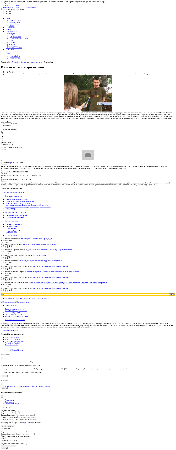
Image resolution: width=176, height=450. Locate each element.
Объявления (10, 33)
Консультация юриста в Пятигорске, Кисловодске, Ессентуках (26, 205)
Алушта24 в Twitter (11, 345)
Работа (12, 35)
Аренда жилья (11, 27)
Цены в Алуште (12, 46)
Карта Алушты (12, 232)
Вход (8, 53)
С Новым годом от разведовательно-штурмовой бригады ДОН (40, 261)
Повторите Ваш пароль (9, 417)
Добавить (15, 5)
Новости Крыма (14, 24)
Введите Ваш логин (8, 411)
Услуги (12, 40)
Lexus (3, 124)
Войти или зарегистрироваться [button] (13, 192)
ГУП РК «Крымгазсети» (13, 314)
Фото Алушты (11, 228)
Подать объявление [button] (46, 386)
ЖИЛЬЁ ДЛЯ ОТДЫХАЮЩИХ (16, 212)
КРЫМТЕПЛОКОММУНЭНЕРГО (17, 316)
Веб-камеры (10, 49)
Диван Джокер (10, 209)
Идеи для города (14, 22)
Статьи (11, 26)
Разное (12, 42)
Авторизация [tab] (9, 402)
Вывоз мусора (15, 309)
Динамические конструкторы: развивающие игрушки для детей (49, 250)
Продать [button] (18, 7)
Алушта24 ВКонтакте (12, 339)
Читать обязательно (39, 255)
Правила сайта (6, 330)
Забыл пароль (15, 57)
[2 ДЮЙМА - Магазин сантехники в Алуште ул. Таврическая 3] (27, 298)
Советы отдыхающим (12, 221)
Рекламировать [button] (7, 7)
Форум (8, 29)
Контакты (14, 330)
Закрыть (4, 376)
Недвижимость (15, 37)
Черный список (11, 31)
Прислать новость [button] (8, 386)
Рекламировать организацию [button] (27, 386)
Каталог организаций (14, 230)
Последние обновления (13, 235)
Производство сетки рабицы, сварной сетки (20, 201)
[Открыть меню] (1, 15)
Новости (9, 18)
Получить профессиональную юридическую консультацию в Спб (28, 207)
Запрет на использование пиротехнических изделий (49, 266)
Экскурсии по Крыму (14, 48)
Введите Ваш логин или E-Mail (12, 444)
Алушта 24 (6, 5)
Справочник (10, 44)
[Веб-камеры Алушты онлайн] (22, 302)
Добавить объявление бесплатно (16, 199)
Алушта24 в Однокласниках (15, 341)
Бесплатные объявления (13, 196)
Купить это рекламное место (15, 320)
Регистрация (14, 55)
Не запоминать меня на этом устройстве (17, 436)
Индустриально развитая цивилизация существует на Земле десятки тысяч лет (52, 272)
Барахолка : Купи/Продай (19, 38)
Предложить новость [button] (29, 7)
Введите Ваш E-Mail (8, 413)
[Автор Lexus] (6, 122)
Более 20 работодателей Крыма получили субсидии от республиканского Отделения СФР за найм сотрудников (68, 283)
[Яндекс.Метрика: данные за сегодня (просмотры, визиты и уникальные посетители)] (16, 350)
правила (26, 422)
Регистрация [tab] (9, 400)
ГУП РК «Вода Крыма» (13, 313)
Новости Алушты (15, 20)
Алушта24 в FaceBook (12, 343)
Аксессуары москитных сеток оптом (17, 203)
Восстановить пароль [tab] (12, 404)
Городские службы (11, 305)
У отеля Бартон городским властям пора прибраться (39, 244)
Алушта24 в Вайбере (12, 337)
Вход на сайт (15, 58)
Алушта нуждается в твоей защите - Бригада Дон (35, 239)
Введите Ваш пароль (8, 415)
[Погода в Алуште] (8, 302)
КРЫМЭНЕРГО (16, 311)
